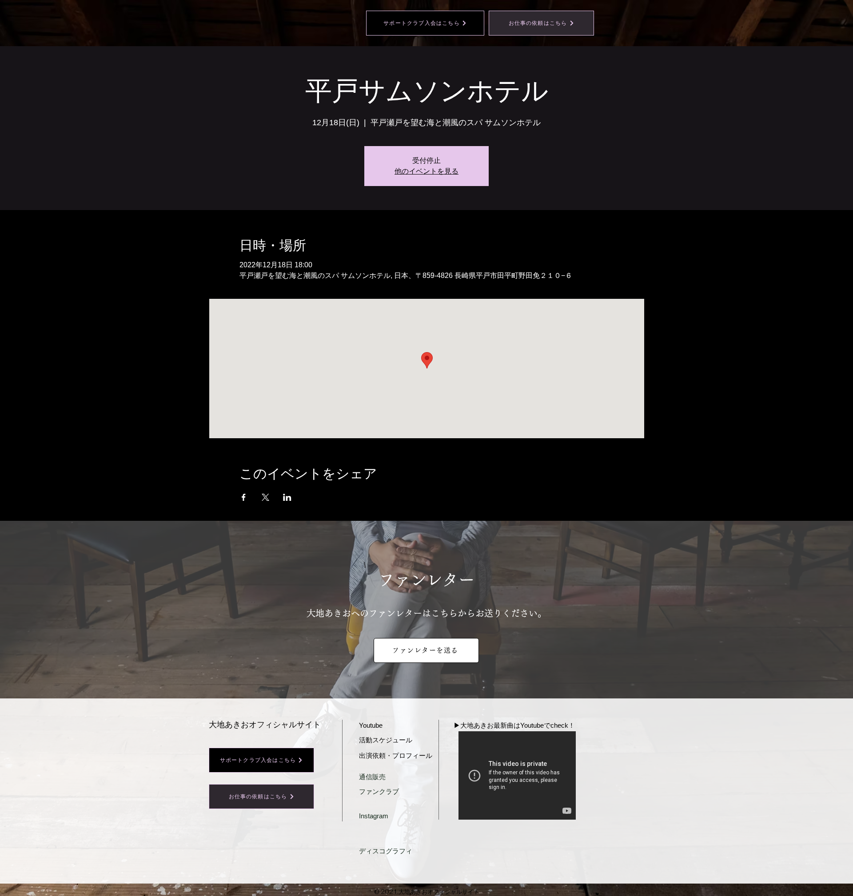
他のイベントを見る (426, 171)
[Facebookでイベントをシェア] (243, 497)
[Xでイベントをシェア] (265, 497)
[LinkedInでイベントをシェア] (287, 497)
